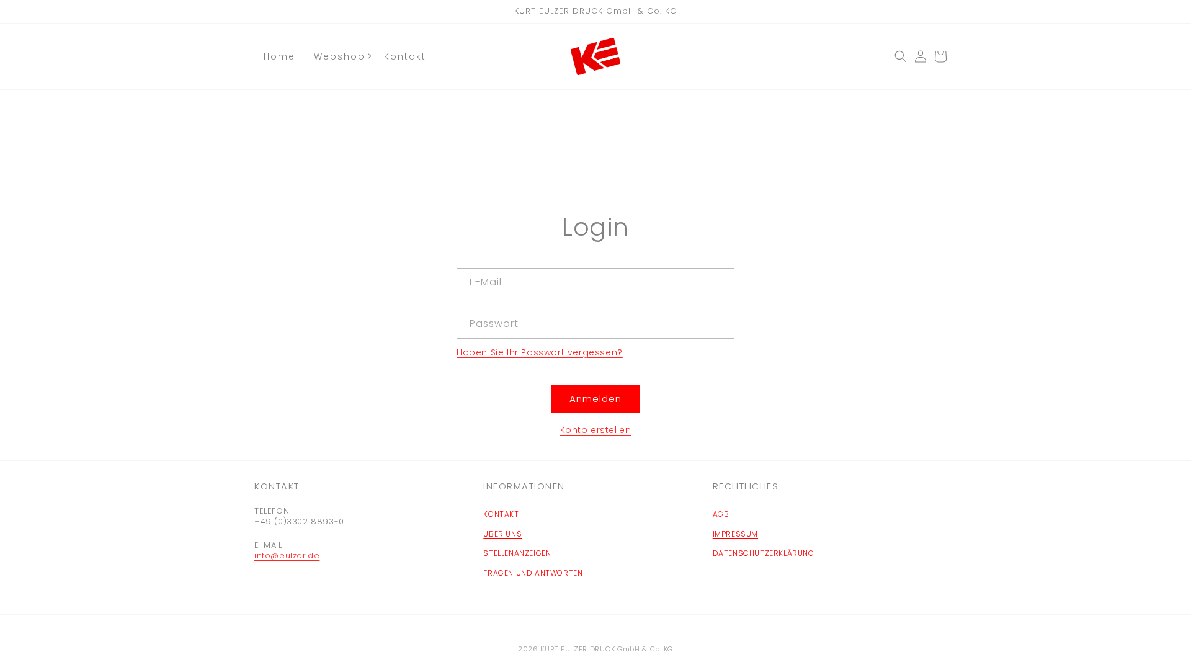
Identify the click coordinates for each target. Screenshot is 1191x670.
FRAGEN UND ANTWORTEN (532, 573)
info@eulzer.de (286, 555)
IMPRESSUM (735, 534)
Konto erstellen (595, 430)
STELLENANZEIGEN (517, 553)
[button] (900, 56)
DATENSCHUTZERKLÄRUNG (763, 553)
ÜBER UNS (502, 534)
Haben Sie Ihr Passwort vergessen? (540, 352)
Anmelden (595, 398)
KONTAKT (501, 514)
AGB (721, 514)
